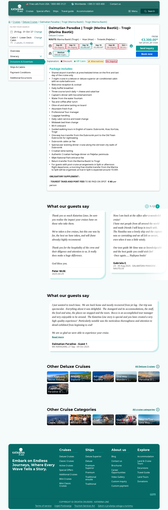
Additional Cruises (68, 474)
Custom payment (119, 485)
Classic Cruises (66, 461)
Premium (90, 472)
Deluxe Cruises (30, 22)
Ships (55, 11)
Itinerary (14, 56)
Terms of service (43, 506)
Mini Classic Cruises (65, 484)
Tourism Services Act (84, 506)
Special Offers (66, 470)
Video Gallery (118, 476)
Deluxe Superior (93, 456)
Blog (113, 456)
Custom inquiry (119, 481)
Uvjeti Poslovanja (62, 506)
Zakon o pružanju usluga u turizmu (115, 506)
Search (151, 11)
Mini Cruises (65, 478)
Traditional (90, 483)
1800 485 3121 (58, 4)
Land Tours (142, 476)
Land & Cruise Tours (144, 462)
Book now (147, 54)
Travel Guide (143, 472)
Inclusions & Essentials (21, 61)
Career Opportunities (118, 471)
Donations (142, 481)
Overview (15, 50)
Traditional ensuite (90, 478)
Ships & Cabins (17, 67)
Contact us (115, 4)
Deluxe (88, 461)
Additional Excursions (21, 77)
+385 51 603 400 (96, 4)
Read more (58, 337)
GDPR (153, 494)
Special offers (43, 11)
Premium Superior (90, 466)
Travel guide (67, 11)
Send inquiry (147, 48)
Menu (134, 11)
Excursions (142, 468)
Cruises (29, 11)
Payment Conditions (20, 72)
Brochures (116, 465)
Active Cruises (66, 465)
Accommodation (85, 11)
